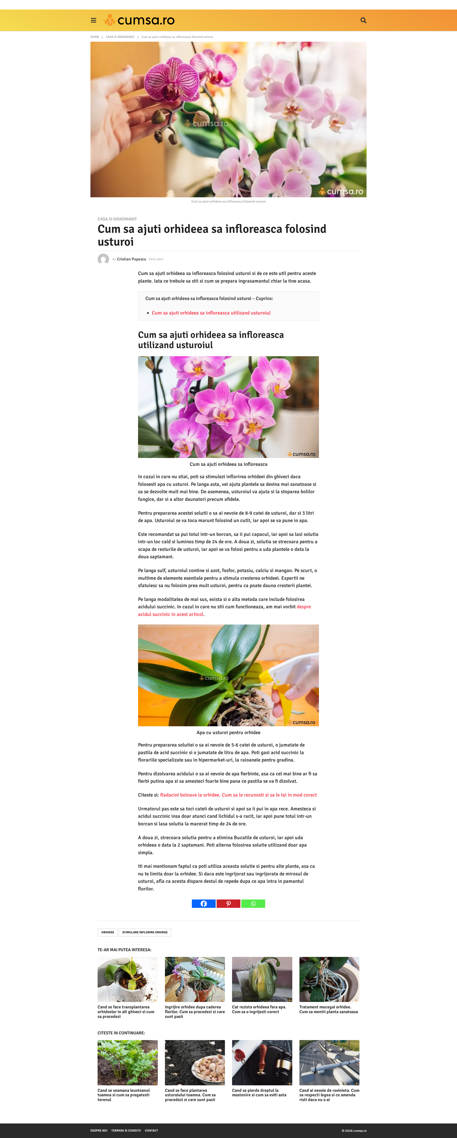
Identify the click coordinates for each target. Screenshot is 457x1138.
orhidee (107, 932)
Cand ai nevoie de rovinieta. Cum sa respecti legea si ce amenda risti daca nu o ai (329, 1095)
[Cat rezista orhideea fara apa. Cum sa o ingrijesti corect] (262, 979)
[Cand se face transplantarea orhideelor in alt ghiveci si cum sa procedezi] (128, 979)
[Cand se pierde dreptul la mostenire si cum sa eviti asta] (262, 1062)
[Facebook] (204, 903)
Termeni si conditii (126, 1131)
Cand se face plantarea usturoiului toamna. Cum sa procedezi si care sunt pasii (190, 1095)
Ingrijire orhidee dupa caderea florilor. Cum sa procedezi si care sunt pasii (195, 1011)
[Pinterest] (228, 903)
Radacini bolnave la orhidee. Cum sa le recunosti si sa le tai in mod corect (238, 795)
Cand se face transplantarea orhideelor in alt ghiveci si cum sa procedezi (126, 1011)
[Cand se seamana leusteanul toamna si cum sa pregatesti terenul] (128, 1062)
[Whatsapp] (253, 903)
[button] (93, 20)
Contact (151, 1131)
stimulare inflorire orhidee (145, 932)
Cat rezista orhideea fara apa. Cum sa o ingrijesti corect (259, 1009)
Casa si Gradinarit (117, 219)
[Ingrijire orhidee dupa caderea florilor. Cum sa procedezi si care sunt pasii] (195, 979)
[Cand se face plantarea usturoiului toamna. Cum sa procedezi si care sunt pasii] (195, 1062)
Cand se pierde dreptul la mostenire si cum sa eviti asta (259, 1093)
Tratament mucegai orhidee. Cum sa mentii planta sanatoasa (328, 1009)
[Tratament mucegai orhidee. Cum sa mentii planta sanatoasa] (329, 979)
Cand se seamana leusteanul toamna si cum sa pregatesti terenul (124, 1095)
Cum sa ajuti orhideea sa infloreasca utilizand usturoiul (211, 313)
